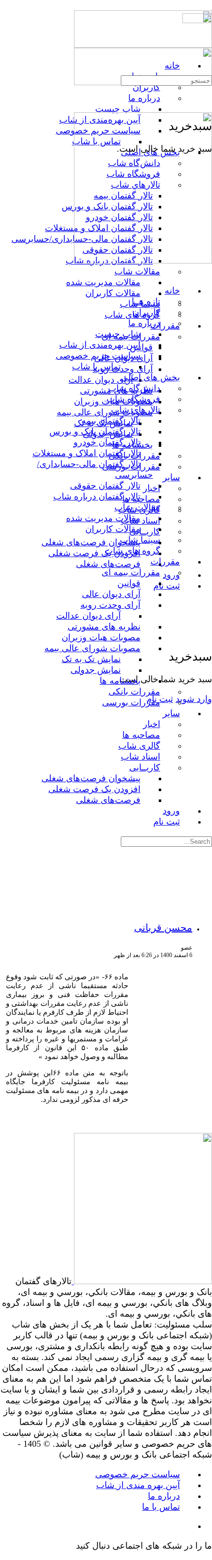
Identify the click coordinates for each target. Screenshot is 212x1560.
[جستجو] (206, 624)
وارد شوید (194, 699)
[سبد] (206, 634)
